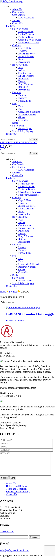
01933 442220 (7, 531)
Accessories (24, 62)
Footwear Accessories (28, 42)
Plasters (22, 95)
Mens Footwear (25, 31)
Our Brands (18, 12)
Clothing (16, 45)
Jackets (21, 70)
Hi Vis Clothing (20, 64)
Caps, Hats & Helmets (29, 111)
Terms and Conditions (16, 488)
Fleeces (22, 81)
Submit (4, 478)
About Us (17, 9)
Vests (20, 67)
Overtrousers (24, 73)
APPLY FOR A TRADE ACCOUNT (18, 142)
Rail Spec (23, 87)
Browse (33, 139)
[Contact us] (2, 147)
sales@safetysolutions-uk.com (14, 550)
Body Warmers (25, 84)
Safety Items (18, 125)
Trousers (22, 51)
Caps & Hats (24, 48)
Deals (15, 123)
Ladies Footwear (26, 34)
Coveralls (23, 120)
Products (10, 26)
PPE (14, 103)
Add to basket (19, 320)
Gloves (21, 117)
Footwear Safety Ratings (18, 491)
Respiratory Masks (27, 114)
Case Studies (18, 15)
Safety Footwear (20, 28)
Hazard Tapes (25, 128)
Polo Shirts (23, 78)
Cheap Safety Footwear (29, 39)
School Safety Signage (23, 131)
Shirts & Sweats (26, 56)
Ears (20, 106)
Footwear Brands (26, 37)
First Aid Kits (24, 100)
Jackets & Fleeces (26, 53)
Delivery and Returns (16, 486)
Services (16, 20)
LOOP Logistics (26, 17)
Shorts (21, 59)
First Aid (16, 92)
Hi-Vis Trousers (26, 75)
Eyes (20, 109)
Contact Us (17, 23)
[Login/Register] (6, 147)
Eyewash (22, 98)
